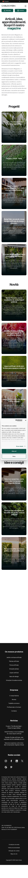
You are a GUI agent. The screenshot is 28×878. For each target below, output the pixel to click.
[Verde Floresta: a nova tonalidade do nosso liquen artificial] (14, 305)
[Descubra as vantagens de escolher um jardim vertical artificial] (14, 518)
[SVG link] (9, 5)
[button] (25, 5)
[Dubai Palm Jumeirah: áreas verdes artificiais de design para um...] (14, 226)
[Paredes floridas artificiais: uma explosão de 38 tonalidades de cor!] (14, 338)
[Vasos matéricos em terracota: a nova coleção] (14, 404)
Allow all (14, 451)
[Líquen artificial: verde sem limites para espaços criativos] (14, 371)
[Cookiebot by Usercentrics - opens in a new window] (16, 420)
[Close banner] (25, 420)
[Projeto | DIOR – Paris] (14, 160)
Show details (19, 446)
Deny (14, 456)
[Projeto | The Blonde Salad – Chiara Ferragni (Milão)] (14, 127)
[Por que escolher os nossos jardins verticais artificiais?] (14, 553)
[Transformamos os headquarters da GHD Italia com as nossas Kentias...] (14, 193)
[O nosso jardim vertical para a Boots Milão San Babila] (14, 259)
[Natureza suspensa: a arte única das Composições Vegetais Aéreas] (14, 484)
